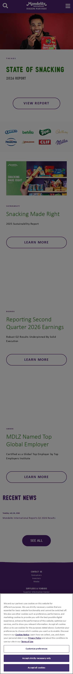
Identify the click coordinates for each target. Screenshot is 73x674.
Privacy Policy (34, 638)
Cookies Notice (22, 635)
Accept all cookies (36, 668)
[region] (36, 633)
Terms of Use (27, 642)
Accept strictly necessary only (36, 658)
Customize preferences (36, 649)
